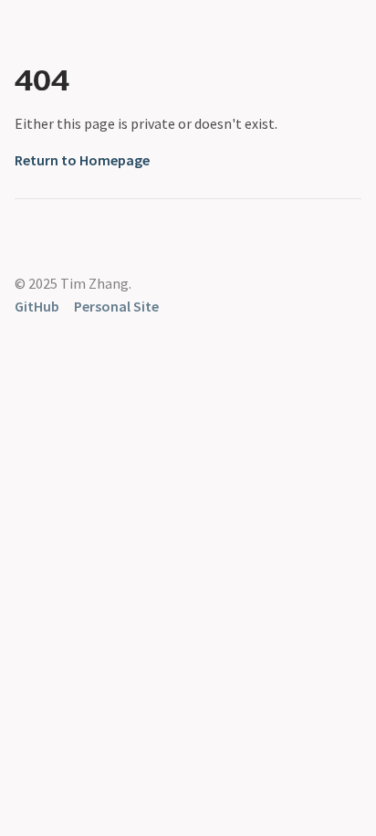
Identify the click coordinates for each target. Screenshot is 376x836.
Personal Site (116, 306)
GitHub (37, 306)
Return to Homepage (82, 160)
